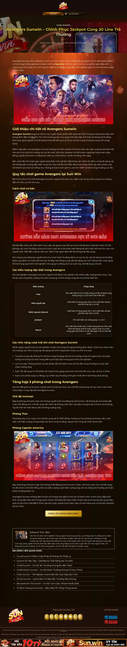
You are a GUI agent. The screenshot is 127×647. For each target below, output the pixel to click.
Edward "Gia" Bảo (78, 43)
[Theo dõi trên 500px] (75, 617)
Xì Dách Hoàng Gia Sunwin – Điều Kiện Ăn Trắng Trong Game (47, 588)
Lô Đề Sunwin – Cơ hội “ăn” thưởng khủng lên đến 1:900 (44, 565)
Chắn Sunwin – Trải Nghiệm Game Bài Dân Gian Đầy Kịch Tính (47, 574)
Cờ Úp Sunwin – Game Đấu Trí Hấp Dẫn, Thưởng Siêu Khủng (46, 579)
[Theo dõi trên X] (47, 617)
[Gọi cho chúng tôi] (56, 617)
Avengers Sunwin (21, 134)
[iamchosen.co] (63, 6)
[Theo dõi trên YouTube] (70, 617)
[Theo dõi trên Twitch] (80, 617)
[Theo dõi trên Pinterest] (61, 617)
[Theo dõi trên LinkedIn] (66, 617)
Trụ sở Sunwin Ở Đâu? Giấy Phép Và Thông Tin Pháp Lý (44, 556)
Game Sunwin (63, 25)
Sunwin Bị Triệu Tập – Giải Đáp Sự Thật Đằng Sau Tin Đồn (45, 561)
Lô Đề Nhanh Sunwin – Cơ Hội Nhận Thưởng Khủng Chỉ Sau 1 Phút (49, 570)
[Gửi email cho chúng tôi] (51, 617)
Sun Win (59, 64)
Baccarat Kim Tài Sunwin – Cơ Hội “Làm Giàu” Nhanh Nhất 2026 (48, 583)
